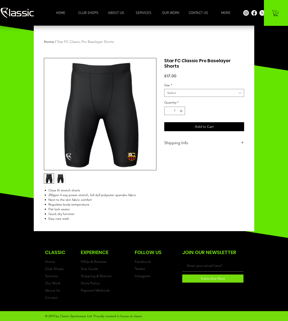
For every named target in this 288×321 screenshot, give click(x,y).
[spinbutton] (175, 111)
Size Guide (89, 269)
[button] (275, 13)
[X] (262, 13)
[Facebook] (254, 13)
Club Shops (54, 269)
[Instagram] (246, 13)
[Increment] (181, 111)
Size (168, 85)
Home (49, 42)
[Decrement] (168, 111)
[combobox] (204, 93)
